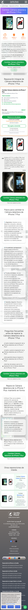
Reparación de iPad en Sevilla (9, 571)
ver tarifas (14, 69)
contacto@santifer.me (14, 526)
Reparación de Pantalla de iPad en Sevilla (12, 573)
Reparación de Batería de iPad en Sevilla (11, 575)
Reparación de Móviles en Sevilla (10, 591)
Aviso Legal (14, 546)
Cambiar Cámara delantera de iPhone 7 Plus (14, 63)
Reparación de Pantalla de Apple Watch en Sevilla (14, 583)
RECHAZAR (17, 606)
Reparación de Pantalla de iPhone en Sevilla (12, 565)
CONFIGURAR (10, 606)
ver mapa (18, 521)
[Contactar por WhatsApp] (25, 607)
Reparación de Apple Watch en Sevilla (12, 581)
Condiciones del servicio (14, 553)
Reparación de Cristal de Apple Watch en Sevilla (13, 587)
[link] (14, 482)
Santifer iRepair (5, 5)
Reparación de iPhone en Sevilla (10, 563)
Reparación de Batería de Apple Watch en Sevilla (13, 585)
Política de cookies (14, 551)
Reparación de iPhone (14, 5)
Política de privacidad (14, 548)
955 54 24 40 (14, 525)
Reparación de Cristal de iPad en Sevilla (11, 577)
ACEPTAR (4, 606)
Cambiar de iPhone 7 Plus (20, 478)
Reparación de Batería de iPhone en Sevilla (12, 567)
